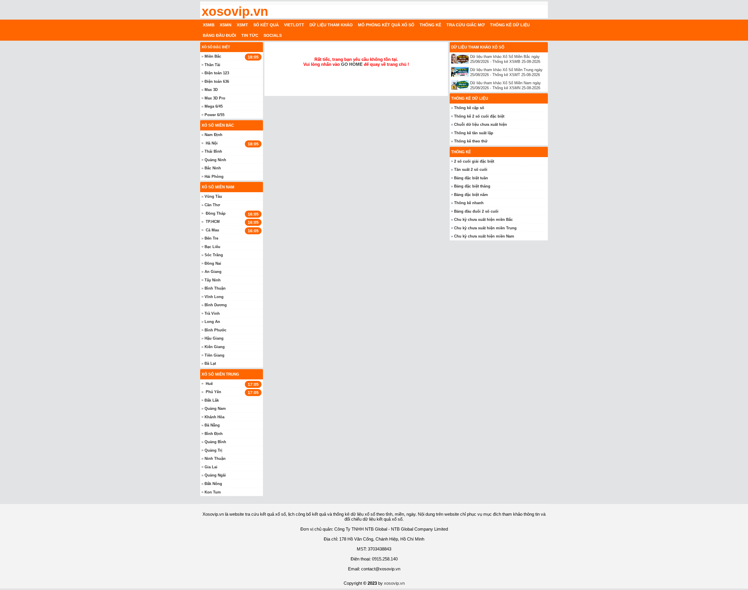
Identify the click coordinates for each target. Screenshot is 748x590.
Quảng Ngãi (215, 475)
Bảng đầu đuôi (219, 35)
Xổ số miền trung (220, 374)
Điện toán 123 (217, 73)
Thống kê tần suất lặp (473, 133)
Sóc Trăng (214, 255)
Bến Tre (211, 238)
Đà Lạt (210, 363)
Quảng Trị (213, 450)
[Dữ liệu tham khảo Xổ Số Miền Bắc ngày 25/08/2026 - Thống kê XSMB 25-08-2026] (460, 58)
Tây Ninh (213, 280)
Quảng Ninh (215, 160)
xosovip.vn (235, 11)
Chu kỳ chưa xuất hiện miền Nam (484, 236)
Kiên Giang (215, 347)
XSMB (208, 25)
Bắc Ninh (213, 168)
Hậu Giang (214, 338)
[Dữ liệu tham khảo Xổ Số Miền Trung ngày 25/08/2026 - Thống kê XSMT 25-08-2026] (460, 72)
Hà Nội (212, 143)
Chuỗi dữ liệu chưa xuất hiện (480, 124)
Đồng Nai (213, 263)
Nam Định (213, 135)
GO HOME (352, 64)
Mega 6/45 (214, 106)
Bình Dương (216, 305)
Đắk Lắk (212, 400)
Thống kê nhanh (469, 203)
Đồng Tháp (216, 213)
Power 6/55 (214, 115)
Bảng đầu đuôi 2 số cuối (476, 211)
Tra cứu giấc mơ (465, 25)
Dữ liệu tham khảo (331, 25)
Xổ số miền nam (218, 187)
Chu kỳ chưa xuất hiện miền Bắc (483, 219)
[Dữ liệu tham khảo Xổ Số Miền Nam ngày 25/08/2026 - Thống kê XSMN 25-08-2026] (460, 85)
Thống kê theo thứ (470, 141)
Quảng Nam (215, 408)
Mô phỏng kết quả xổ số (386, 25)
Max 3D (211, 89)
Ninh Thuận (215, 458)
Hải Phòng (214, 176)
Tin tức (249, 35)
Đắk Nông (213, 483)
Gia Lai (211, 467)
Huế (209, 383)
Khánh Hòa (214, 417)
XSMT (242, 25)
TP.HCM (213, 221)
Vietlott (294, 25)
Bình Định (214, 433)
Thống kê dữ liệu (510, 25)
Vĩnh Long (214, 297)
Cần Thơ (212, 205)
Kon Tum (213, 492)
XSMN (225, 25)
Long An (212, 321)
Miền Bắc (213, 56)
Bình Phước (215, 330)
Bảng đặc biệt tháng (472, 186)
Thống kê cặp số (469, 108)
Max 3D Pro (215, 98)
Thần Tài (212, 65)
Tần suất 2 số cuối (470, 169)
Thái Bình (213, 151)
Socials (273, 35)
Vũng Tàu (213, 196)
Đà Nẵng (212, 425)
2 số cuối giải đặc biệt (474, 161)
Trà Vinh (212, 313)
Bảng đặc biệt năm (471, 194)
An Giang (213, 271)
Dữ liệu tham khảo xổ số (477, 47)
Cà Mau (212, 230)
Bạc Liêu (212, 247)
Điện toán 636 (217, 81)
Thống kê (430, 25)
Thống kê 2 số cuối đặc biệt (479, 116)
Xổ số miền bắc (218, 125)
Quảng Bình (215, 442)
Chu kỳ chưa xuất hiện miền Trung (485, 228)
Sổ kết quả (266, 25)
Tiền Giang (214, 355)
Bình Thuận (215, 288)
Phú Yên (213, 392)
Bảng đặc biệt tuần (471, 178)
